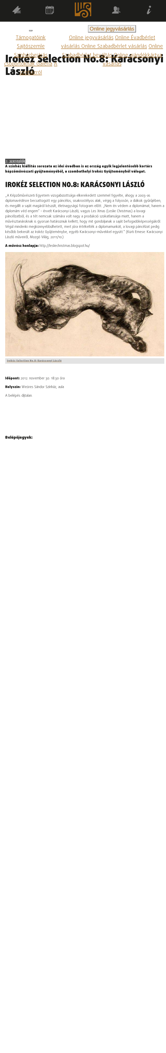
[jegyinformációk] (149, 11)
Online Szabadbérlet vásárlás (114, 47)
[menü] (30, 30)
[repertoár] (16, 11)
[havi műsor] (50, 11)
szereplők (17, 161)
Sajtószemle (31, 47)
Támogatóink (31, 38)
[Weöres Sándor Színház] (83, 11)
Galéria (44, 64)
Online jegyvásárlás (91, 38)
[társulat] (116, 11)
